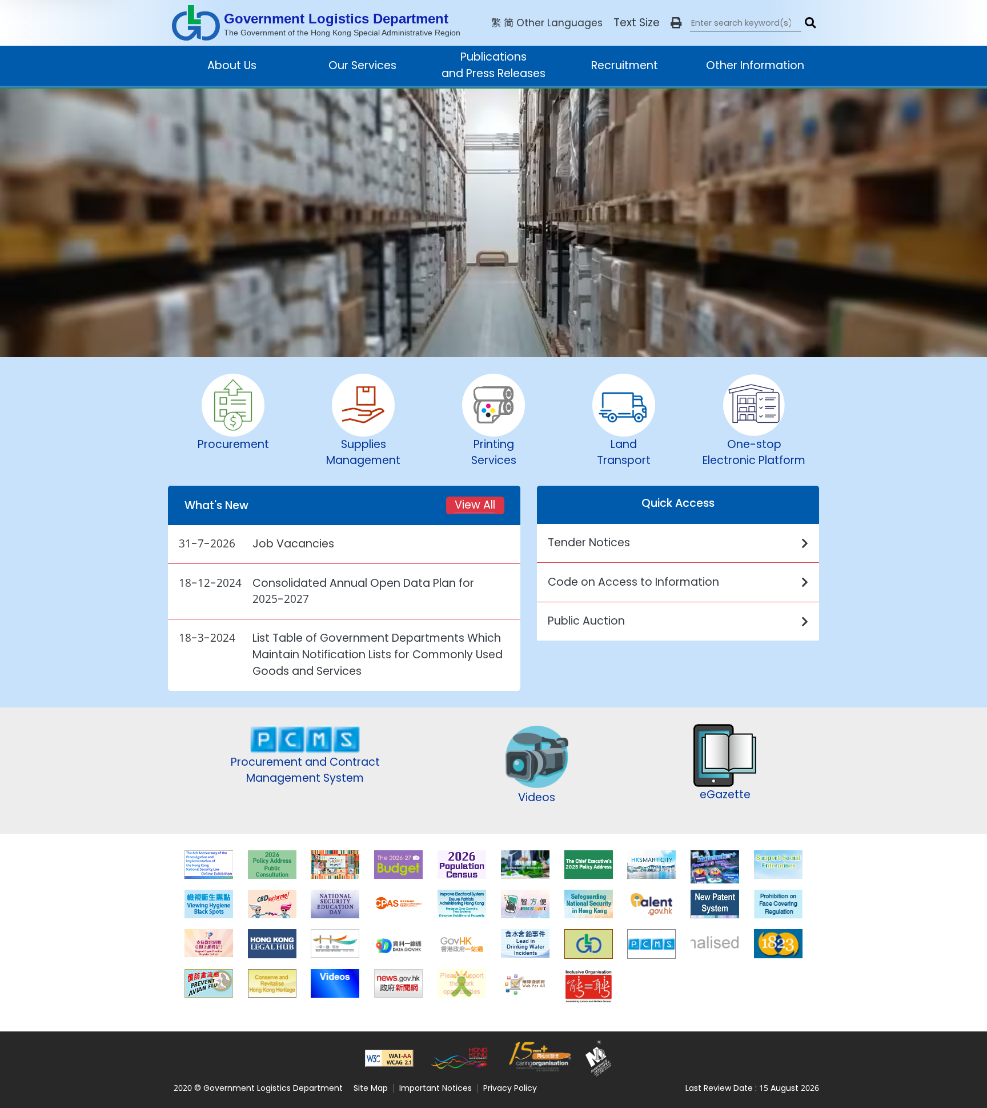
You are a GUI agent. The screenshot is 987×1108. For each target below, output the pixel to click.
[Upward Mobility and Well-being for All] (335, 864)
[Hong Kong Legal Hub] (272, 943)
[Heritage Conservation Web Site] (272, 983)
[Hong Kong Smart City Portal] (651, 864)
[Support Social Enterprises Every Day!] (778, 864)
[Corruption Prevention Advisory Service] (398, 904)
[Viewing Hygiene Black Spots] (208, 904)
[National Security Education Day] (335, 904)
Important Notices (435, 1088)
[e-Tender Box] (588, 943)
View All (475, 505)
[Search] (810, 23)
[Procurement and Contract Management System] (651, 943)
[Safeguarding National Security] (588, 904)
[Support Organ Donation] (208, 943)
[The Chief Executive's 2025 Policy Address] (588, 864)
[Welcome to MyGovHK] (715, 943)
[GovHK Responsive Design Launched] (462, 943)
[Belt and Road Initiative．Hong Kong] (335, 943)
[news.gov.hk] (398, 983)
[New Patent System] (715, 904)
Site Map (371, 1088)
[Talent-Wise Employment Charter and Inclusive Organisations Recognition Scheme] (588, 983)
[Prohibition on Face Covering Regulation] (778, 904)
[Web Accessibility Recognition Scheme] (525, 983)
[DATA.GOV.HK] (398, 943)
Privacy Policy (510, 1088)
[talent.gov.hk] (651, 904)
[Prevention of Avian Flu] (208, 983)
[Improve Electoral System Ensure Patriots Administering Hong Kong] (462, 904)
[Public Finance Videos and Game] (335, 983)
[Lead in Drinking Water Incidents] (525, 943)
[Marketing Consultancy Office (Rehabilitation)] (462, 983)
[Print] (676, 22)
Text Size (636, 22)
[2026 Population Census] (462, 864)
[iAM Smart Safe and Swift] (525, 904)
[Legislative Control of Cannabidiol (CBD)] (272, 904)
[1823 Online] (778, 943)
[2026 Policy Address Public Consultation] (272, 864)
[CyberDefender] (715, 864)
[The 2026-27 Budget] (398, 864)
